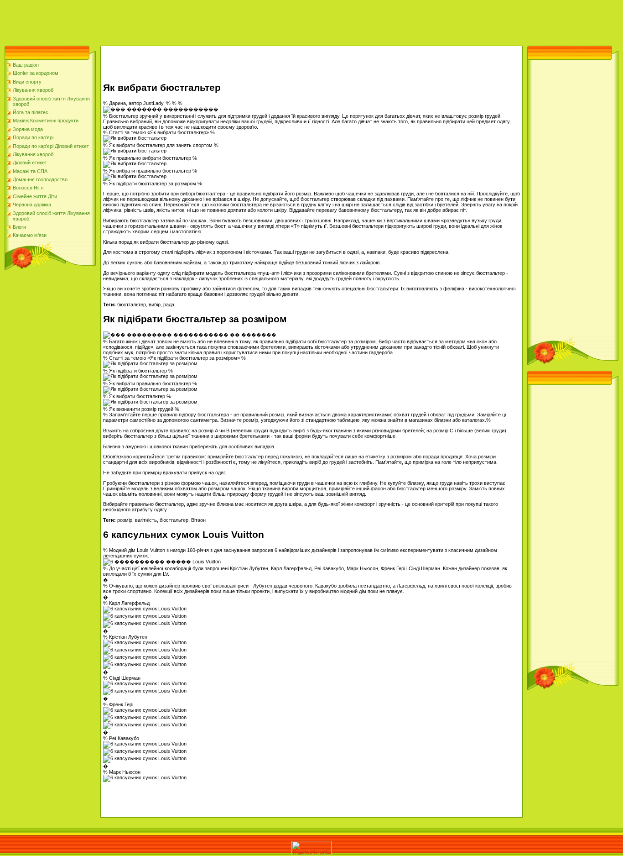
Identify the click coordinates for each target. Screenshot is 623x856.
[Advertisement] (166, 20)
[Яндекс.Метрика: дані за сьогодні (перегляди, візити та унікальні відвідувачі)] (311, 848)
